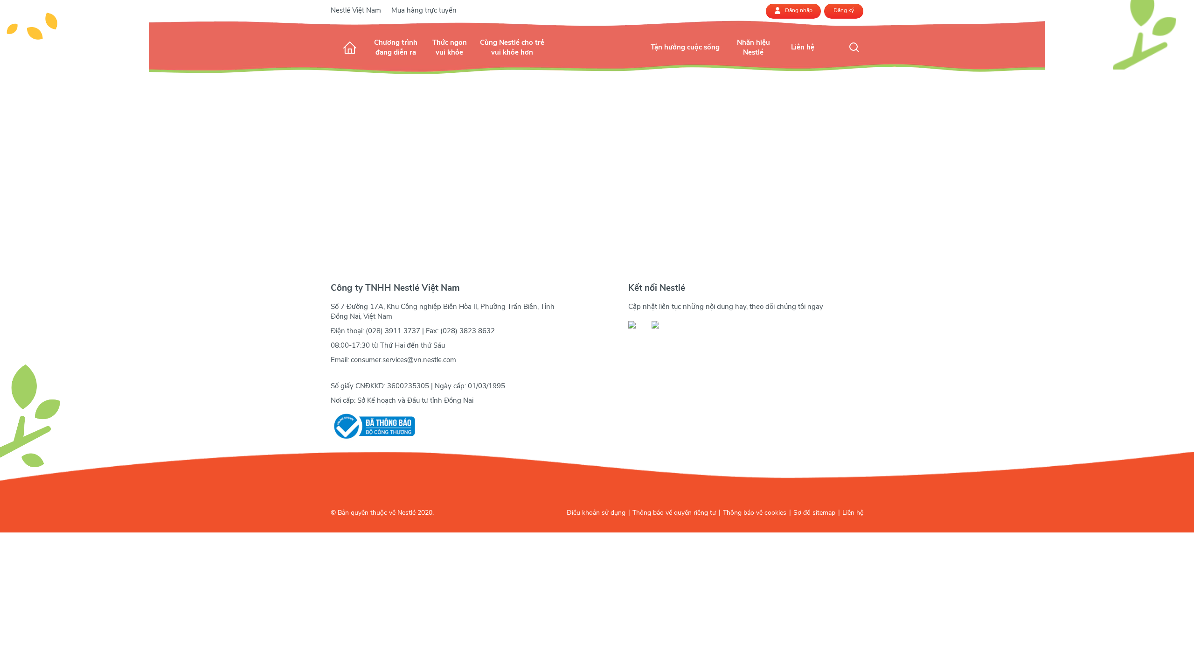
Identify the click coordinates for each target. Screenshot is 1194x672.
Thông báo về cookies (754, 512)
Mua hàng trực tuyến (424, 10)
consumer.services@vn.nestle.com (403, 359)
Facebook (637, 325)
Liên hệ (852, 512)
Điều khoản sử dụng (596, 512)
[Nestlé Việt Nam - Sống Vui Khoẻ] (597, 56)
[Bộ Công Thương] (373, 426)
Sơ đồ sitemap (814, 512)
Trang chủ (349, 47)
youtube (660, 325)
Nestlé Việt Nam (356, 10)
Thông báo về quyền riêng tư (674, 512)
